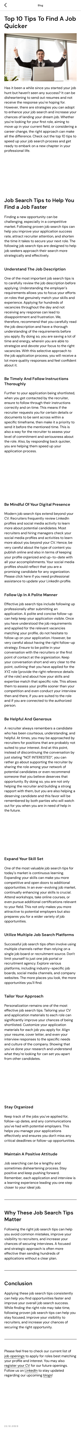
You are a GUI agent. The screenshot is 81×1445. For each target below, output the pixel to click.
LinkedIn (31, 1370)
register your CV (17, 1365)
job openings (14, 1356)
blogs (47, 1375)
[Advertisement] (40, 173)
